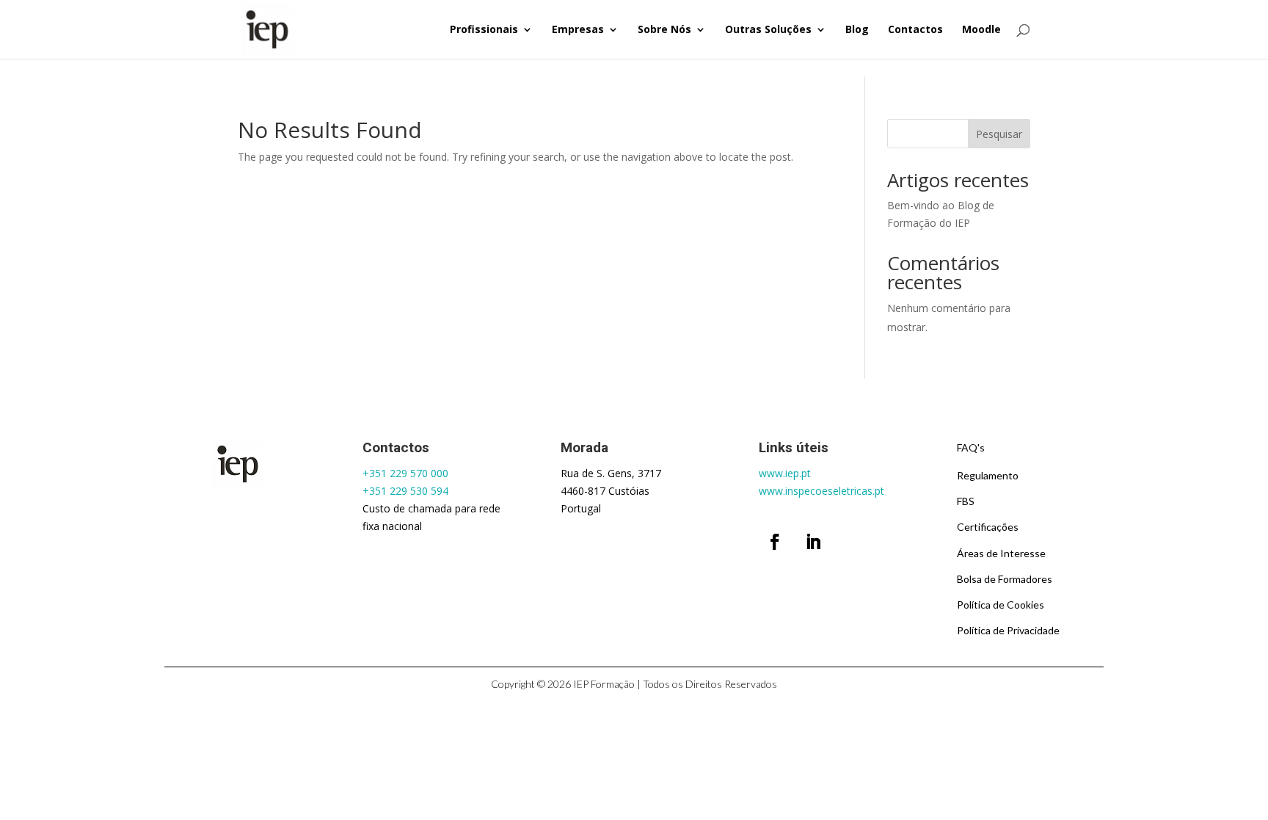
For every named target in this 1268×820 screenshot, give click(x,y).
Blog (857, 30)
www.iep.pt (785, 473)
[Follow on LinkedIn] (813, 542)
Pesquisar (999, 134)
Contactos (915, 30)
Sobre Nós (664, 30)
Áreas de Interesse (1001, 553)
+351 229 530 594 (405, 491)
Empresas (578, 30)
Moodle (981, 30)
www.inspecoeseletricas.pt (821, 491)
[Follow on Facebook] (775, 542)
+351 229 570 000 (405, 473)
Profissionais (484, 30)
